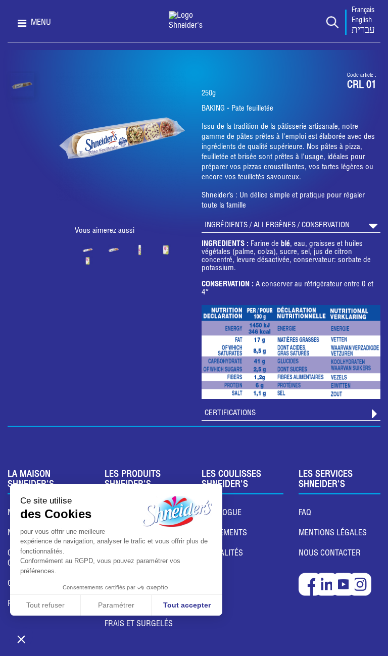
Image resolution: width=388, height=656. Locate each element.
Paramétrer (116, 605)
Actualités (222, 554)
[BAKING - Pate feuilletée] (22, 85)
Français (363, 10)
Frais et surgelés (139, 625)
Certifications (230, 413)
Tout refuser (45, 605)
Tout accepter (187, 605)
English (362, 20)
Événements (224, 534)
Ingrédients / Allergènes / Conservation (277, 225)
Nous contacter (330, 554)
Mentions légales (333, 534)
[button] (21, 639)
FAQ (305, 514)
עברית (363, 30)
